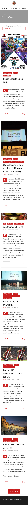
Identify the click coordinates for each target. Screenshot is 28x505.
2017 (5, 223)
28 (24, 339)
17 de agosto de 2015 (13, 379)
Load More (13, 491)
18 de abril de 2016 (12, 307)
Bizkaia (6, 366)
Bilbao (9, 73)
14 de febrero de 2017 (13, 229)
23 (24, 263)
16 (24, 114)
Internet (6, 161)
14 (24, 409)
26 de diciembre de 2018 (14, 85)
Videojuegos (7, 75)
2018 (5, 73)
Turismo (15, 441)
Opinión (12, 366)
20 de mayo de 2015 (12, 450)
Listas (12, 161)
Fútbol (22, 223)
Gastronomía (7, 441)
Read (6, 113)
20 (24, 206)
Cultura (15, 438)
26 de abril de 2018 (12, 174)
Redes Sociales (15, 295)
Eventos (15, 73)
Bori (4, 85)
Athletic (10, 223)
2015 (5, 364)
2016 (5, 293)
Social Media (19, 161)
